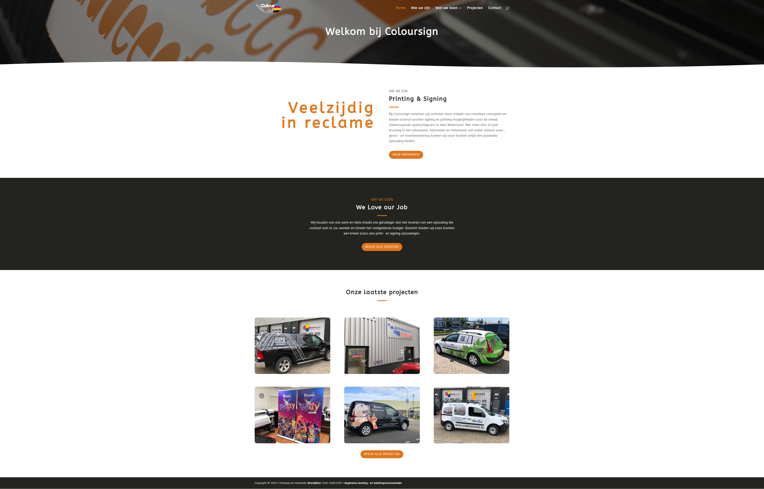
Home (401, 8)
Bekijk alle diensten (382, 247)
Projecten (475, 8)
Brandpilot (314, 482)
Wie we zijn (420, 8)
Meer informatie (406, 154)
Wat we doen (447, 8)
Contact (494, 8)
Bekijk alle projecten (382, 454)
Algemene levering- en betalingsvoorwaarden (373, 482)
